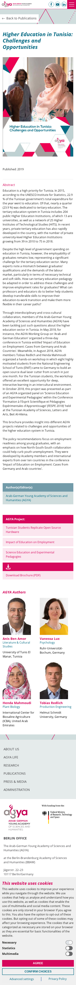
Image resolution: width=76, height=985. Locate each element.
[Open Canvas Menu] (71, 4)
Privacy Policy (58, 979)
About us (11, 749)
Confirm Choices (38, 971)
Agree (38, 963)
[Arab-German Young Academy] (17, 4)
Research (11, 765)
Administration (17, 790)
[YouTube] (57, 4)
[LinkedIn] (64, 4)
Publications (15, 773)
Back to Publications (21, 18)
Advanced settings (22, 979)
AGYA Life (11, 757)
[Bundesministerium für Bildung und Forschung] (57, 817)
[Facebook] (51, 4)
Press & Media (15, 781)
